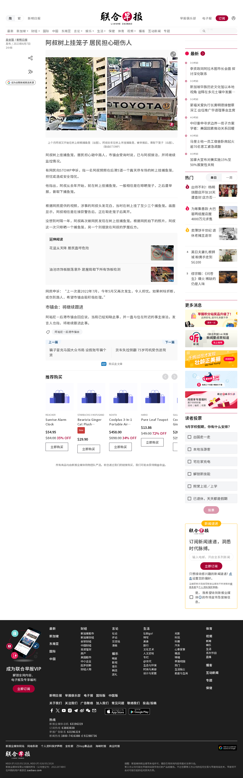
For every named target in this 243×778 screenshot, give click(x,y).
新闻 (208, 641)
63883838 (68, 728)
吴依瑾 (10, 40)
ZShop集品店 (84, 746)
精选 (177, 653)
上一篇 (53, 342)
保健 (112, 31)
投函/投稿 (150, 703)
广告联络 (86, 703)
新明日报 (34, 18)
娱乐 (88, 31)
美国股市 (86, 657)
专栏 (146, 657)
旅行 (146, 645)
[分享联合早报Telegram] (76, 710)
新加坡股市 (87, 633)
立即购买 (56, 447)
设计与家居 (150, 673)
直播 (208, 657)
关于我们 (55, 703)
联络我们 (133, 703)
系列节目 (211, 653)
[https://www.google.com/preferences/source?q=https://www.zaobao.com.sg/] (227, 748)
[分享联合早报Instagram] (70, 710)
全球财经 (86, 641)
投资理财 (86, 649)
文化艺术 (148, 649)
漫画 (114, 645)
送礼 (114, 674)
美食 (146, 641)
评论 (114, 637)
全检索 (69, 746)
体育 (121, 31)
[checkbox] (191, 597)
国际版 (101, 695)
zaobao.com (34, 770)
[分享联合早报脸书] (51, 710)
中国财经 (86, 645)
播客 (142, 31)
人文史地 (148, 653)
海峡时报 (100, 746)
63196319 (76, 724)
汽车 (177, 645)
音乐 (114, 666)
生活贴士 (180, 669)
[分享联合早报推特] (57, 710)
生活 (100, 31)
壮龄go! (148, 633)
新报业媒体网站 (15, 746)
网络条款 (32, 746)
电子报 (207, 18)
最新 (10, 31)
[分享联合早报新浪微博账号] (82, 710)
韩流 (114, 670)
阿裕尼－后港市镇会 (67, 332)
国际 (46, 31)
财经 (34, 31)
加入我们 (102, 703)
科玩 (177, 637)
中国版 (113, 695)
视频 (130, 31)
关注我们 (71, 703)
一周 (229, 177)
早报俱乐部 (188, 18)
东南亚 (66, 31)
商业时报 (114, 746)
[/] (121, 18)
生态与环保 (150, 665)
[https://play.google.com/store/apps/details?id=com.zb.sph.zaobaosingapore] (139, 711)
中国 (55, 31)
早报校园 (180, 661)
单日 (214, 177)
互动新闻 (154, 31)
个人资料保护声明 (208, 587)
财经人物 (86, 669)
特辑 (177, 657)
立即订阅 (23, 688)
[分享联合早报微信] (88, 710)
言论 (77, 31)
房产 (83, 653)
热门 (177, 665)
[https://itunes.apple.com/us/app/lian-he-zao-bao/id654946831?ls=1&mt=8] (115, 711)
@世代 (147, 661)
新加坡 (21, 31)
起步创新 (86, 665)
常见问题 (118, 703)
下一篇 (170, 342)
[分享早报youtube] (64, 710)
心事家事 (180, 649)
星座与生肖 (181, 673)
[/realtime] (202, 53)
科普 (177, 641)
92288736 (90, 736)
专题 (167, 31)
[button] (233, 18)
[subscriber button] (233, 18)
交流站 (116, 641)
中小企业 (86, 661)
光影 (177, 633)
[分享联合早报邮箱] (94, 710)
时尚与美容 (150, 669)
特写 (146, 637)
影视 (114, 662)
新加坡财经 (87, 637)
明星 (114, 658)
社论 (114, 633)
